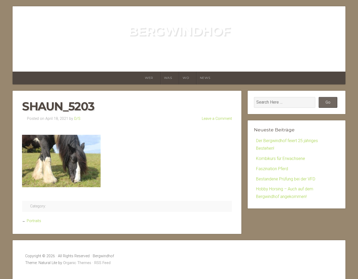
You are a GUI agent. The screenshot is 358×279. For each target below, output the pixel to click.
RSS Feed (102, 263)
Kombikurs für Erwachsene (280, 158)
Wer (149, 78)
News (205, 78)
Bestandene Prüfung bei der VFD (285, 178)
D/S (77, 118)
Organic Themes (77, 263)
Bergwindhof (179, 31)
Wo (186, 78)
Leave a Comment (217, 118)
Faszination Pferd (272, 168)
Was (168, 78)
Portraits (34, 221)
